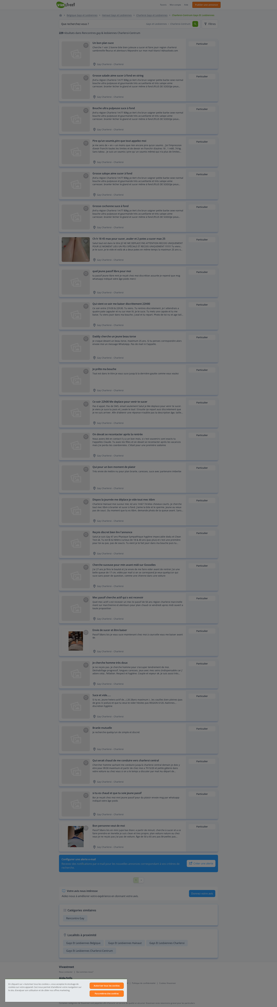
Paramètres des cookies (107, 993)
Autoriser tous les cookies (107, 985)
